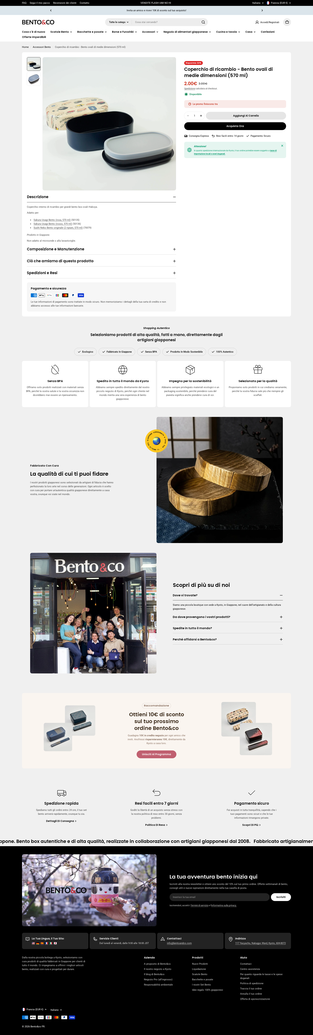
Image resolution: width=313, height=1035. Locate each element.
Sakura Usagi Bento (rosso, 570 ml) (53, 223)
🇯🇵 (55, 943)
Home (25, 47)
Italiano (256, 3)
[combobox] (156, 22)
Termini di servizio (199, 905)
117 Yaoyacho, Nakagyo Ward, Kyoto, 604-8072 (260, 943)
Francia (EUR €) (279, 2)
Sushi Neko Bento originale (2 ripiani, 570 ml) (58, 227)
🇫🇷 (46, 943)
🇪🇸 (42, 943)
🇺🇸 (33, 943)
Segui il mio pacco (40, 2)
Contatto (84, 2)
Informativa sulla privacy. (224, 905)
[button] (51, 10)
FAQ (24, 2)
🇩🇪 (37, 943)
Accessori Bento (42, 47)
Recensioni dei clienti (64, 2)
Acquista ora (235, 126)
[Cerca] (203, 22)
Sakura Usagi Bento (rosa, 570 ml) (52, 219)
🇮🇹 (50, 943)
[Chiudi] (282, 146)
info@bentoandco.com (179, 943)
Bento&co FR (37, 1026)
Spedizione (189, 88)
